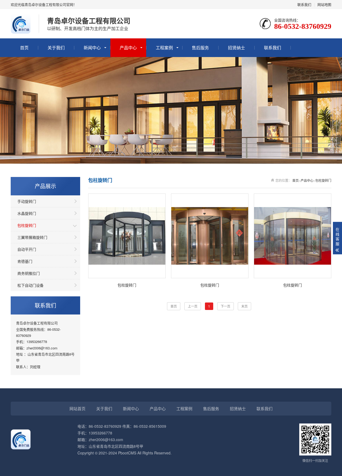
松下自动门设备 (30, 285)
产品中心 (128, 48)
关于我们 (56, 48)
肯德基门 (24, 261)
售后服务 (200, 48)
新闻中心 (92, 48)
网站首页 (77, 408)
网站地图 (324, 4)
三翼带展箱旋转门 (32, 237)
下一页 (225, 306)
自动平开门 (26, 249)
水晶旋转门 (26, 213)
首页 (24, 48)
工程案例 (164, 48)
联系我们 (304, 4)
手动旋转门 (26, 201)
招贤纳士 (236, 48)
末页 (244, 306)
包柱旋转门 (26, 225)
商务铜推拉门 (28, 273)
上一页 (192, 306)
